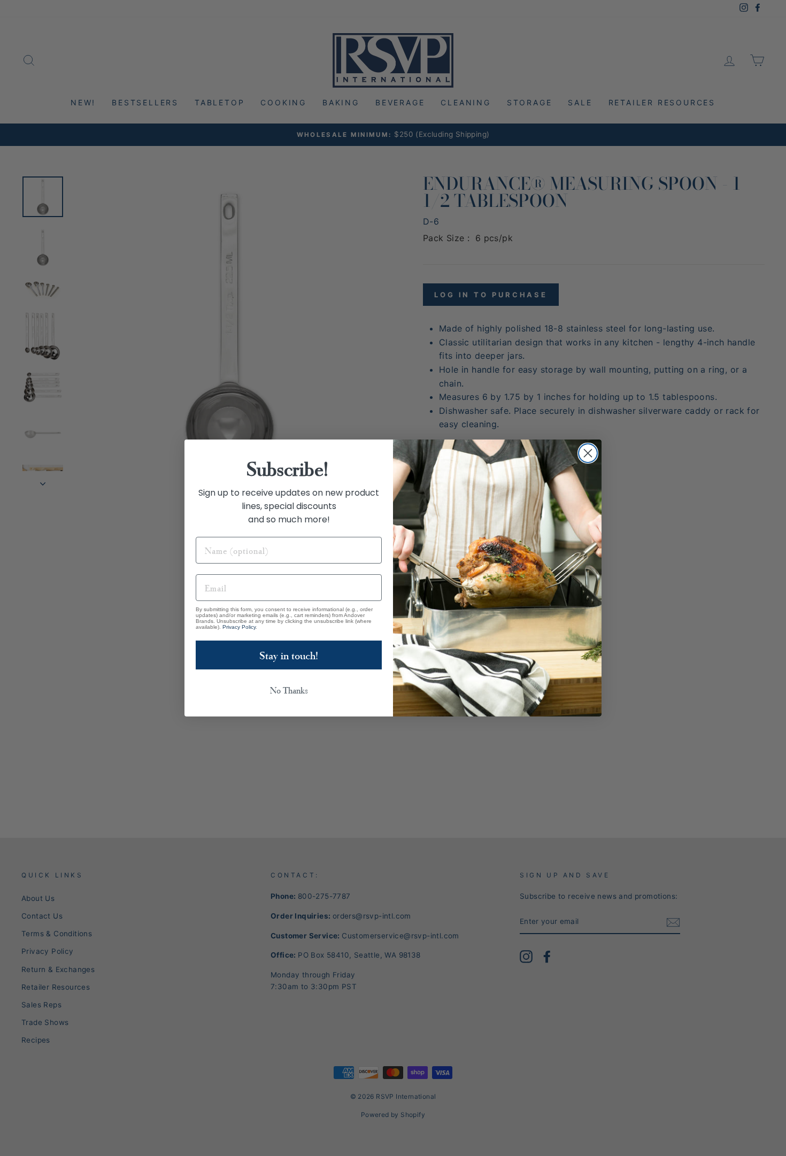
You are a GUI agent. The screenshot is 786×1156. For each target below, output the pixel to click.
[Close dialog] (588, 453)
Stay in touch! (288, 655)
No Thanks (289, 690)
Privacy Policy (239, 627)
